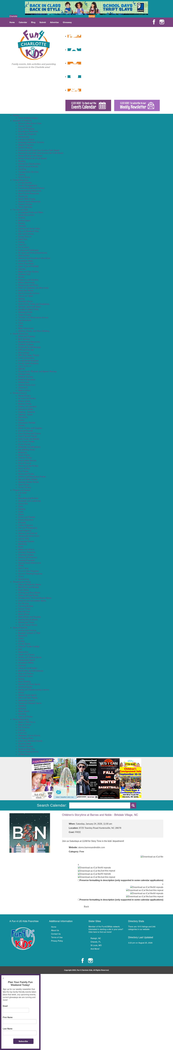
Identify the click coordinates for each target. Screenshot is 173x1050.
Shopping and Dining (22, 581)
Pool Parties (23, 471)
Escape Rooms (24, 236)
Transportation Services (28, 171)
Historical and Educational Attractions (34, 258)
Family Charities (25, 182)
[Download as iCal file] (152, 857)
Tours (20, 322)
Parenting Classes (26, 554)
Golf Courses (23, 255)
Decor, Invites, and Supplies (30, 428)
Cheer (21, 638)
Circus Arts (23, 503)
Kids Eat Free (24, 611)
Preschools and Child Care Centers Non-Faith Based (40, 153)
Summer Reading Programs (30, 573)
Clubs (20, 506)
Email (5, 1006)
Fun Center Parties (26, 441)
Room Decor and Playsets (29, 616)
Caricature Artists (25, 409)
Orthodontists (24, 374)
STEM (21, 565)
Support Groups (25, 204)
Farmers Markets (25, 606)
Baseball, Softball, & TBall (29, 633)
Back (86, 906)
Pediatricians (23, 382)
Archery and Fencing (27, 630)
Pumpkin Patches (25, 746)
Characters (23, 417)
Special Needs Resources (29, 201)
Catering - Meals (25, 414)
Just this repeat (108, 871)
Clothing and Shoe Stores (29, 592)
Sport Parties (23, 484)
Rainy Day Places (25, 290)
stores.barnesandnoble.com (91, 847)
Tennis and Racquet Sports (29, 703)
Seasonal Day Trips (26, 749)
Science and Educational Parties (32, 476)
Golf (20, 649)
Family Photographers (27, 185)
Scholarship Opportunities (29, 163)
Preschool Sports (25, 676)
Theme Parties (24, 487)
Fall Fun (21, 730)
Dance (21, 514)
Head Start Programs (27, 134)
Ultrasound (23, 387)
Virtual (21, 576)
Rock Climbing (24, 681)
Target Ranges (24, 314)
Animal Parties (24, 395)
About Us (55, 930)
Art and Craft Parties (27, 398)
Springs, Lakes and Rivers (29, 306)
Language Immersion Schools (31, 142)
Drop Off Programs (26, 128)
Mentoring (22, 544)
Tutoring (21, 174)
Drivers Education (25, 519)
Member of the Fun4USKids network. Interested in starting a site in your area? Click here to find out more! (106, 929)
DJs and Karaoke (25, 430)
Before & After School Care (29, 123)
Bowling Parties (24, 403)
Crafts (20, 511)
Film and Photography (27, 527)
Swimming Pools (25, 312)
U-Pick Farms (24, 754)
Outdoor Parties (25, 457)
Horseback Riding (25, 662)
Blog (33, 22)
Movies (21, 277)
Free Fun (22, 244)
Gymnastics (23, 651)
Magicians (22, 452)
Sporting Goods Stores (28, 619)
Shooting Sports (25, 687)
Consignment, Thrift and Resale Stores (34, 598)
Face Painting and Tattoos (29, 433)
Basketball (22, 635)
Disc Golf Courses (26, 233)
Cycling (21, 641)
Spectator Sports (25, 301)
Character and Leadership (29, 500)
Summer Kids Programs (28, 571)
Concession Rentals (26, 422)
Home (12, 22)
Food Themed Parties (27, 436)
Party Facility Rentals (27, 460)
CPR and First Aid (26, 349)
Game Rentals (24, 444)
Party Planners (24, 463)
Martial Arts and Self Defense (30, 670)
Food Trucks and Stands (28, 438)
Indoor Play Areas (26, 263)
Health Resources (20, 333)
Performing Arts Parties (28, 465)
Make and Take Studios (28, 271)
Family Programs (25, 525)
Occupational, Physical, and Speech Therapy (37, 371)
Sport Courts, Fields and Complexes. (34, 304)
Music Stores (23, 614)
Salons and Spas (25, 295)
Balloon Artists (24, 401)
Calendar (23, 22)
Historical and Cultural (27, 533)
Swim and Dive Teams (27, 697)
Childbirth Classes (26, 344)
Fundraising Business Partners (31, 188)
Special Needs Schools (28, 166)
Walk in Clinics (24, 390)
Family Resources (20, 180)
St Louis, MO (96, 945)
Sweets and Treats (26, 622)
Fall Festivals (23, 727)
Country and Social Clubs (29, 228)
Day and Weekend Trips (28, 231)
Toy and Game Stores (27, 625)
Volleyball (22, 708)
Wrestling (22, 713)
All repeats (106, 867)
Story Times (23, 568)
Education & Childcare (22, 120)
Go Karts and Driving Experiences (32, 252)
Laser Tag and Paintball (28, 266)
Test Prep (22, 169)
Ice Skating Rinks (25, 738)
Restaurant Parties (26, 473)
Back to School (24, 724)
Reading (21, 161)
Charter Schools (25, 126)
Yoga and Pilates (25, 716)
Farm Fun (22, 732)
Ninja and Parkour (26, 673)
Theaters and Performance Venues (33, 317)
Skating (21, 298)
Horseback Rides (25, 260)
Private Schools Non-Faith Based (32, 158)
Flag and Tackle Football (28, 646)
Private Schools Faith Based (30, 155)
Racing (21, 678)
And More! (95, 948)
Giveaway (67, 22)
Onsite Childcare (25, 147)
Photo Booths (24, 468)
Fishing (21, 242)
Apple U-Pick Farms (26, 722)
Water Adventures (26, 328)
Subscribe (23, 1041)
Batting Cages (24, 220)
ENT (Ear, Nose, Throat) (28, 355)
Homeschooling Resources (29, 190)
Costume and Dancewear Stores (32, 600)
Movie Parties (24, 455)
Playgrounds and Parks (28, 285)
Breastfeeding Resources (29, 341)
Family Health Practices (28, 363)
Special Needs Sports (27, 695)
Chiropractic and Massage (29, 347)
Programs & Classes (21, 490)
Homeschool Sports (26, 660)
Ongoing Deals (24, 743)
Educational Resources (28, 131)
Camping (22, 225)
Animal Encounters (26, 215)
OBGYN (21, 368)
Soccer (21, 692)
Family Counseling (26, 358)
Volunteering (23, 579)
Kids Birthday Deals (26, 449)
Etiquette (22, 522)
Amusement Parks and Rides (30, 212)
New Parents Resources (28, 193)
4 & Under (22, 492)
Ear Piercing (23, 603)
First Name (8, 1017)
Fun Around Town (20, 209)
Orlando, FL (96, 941)
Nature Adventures (26, 282)
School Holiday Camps (28, 118)
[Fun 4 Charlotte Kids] (33, 44)
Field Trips (22, 239)
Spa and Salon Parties (27, 479)
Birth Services (24, 339)
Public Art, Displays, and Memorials (33, 287)
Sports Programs (20, 627)
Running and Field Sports (29, 684)
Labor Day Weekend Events (30, 740)
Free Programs (24, 530)
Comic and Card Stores (28, 595)
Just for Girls (23, 538)
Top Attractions (24, 320)
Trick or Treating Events (28, 751)
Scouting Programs (26, 560)
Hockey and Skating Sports (29, 657)
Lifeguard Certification (27, 668)
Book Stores (23, 589)
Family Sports (24, 643)
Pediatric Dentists (25, 376)
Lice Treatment (24, 366)
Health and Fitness (26, 654)
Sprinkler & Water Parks (28, 309)
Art (19, 495)
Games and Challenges (28, 250)
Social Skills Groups (26, 198)
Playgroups (23, 196)
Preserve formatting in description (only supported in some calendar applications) (121, 880)
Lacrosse (22, 665)
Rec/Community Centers (28, 293)
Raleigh (92, 16)
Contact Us (56, 933)
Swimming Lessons (26, 700)
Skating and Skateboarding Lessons (33, 689)
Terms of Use (57, 937)
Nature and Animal (26, 549)
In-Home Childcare (26, 139)
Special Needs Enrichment (29, 562)
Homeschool (23, 136)
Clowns (21, 420)
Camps (16, 115)
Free (81, 851)
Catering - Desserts (26, 411)
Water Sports (23, 711)
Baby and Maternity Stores (29, 584)
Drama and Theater (26, 517)
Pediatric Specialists (26, 379)
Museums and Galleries (28, 279)
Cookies (21, 425)
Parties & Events (20, 393)
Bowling (21, 223)
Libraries (22, 269)
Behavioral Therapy (26, 336)
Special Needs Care (26, 384)
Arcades (21, 217)
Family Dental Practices (28, 360)
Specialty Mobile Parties (28, 482)
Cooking (21, 509)
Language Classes (26, 541)
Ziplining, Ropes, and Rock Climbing (33, 331)
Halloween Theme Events (29, 735)
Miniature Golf (24, 274)
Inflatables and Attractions (29, 447)
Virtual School (24, 177)
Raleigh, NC (96, 938)
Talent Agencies (25, 206)
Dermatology (23, 352)
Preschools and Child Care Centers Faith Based (38, 150)
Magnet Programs (26, 144)
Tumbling (22, 705)
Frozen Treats (24, 608)
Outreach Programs (26, 552)
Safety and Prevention (27, 557)
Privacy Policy (57, 940)
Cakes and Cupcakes (27, 406)
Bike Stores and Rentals (28, 587)
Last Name (7, 1028)
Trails (20, 325)
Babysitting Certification (28, 498)
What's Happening (21, 719)
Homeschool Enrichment (28, 536)
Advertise (54, 22)
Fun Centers (23, 247)
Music (20, 546)
